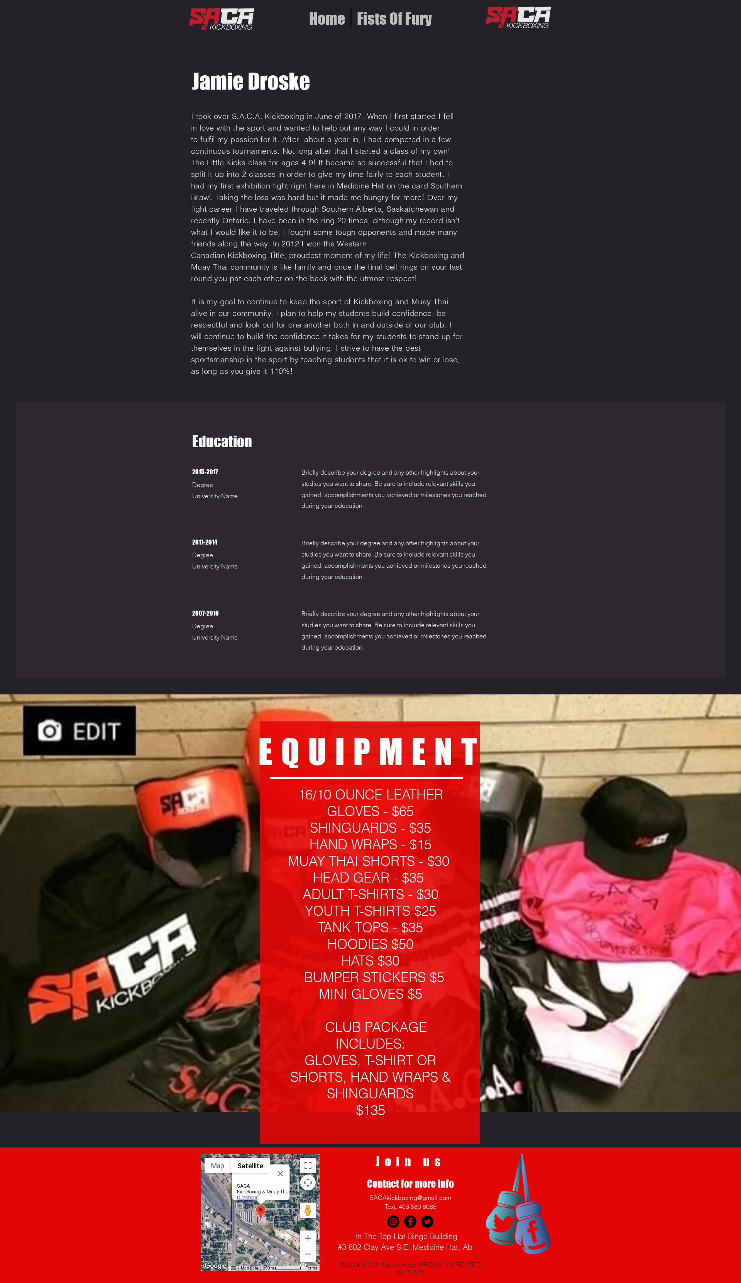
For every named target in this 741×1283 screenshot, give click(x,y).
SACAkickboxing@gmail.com (410, 1198)
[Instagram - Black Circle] (393, 1221)
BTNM (415, 1272)
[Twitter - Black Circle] (427, 1221)
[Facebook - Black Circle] (410, 1221)
